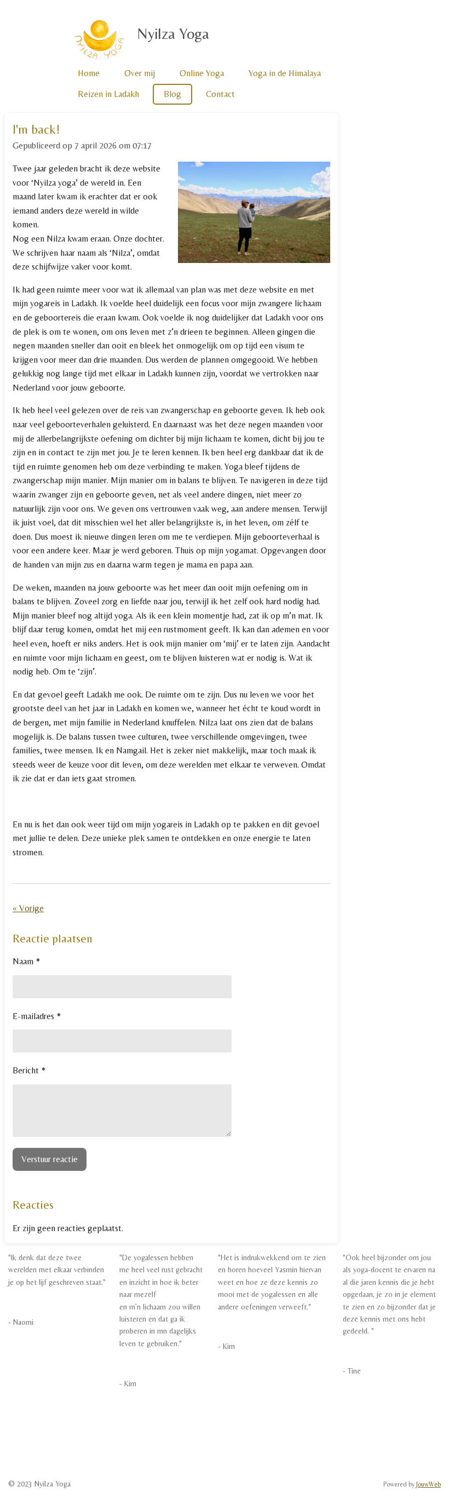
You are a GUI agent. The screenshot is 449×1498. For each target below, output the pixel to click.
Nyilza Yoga (173, 33)
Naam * (26, 961)
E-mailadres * (37, 1016)
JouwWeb (428, 1484)
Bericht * (29, 1070)
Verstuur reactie (49, 1159)
